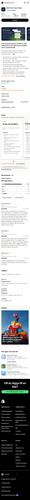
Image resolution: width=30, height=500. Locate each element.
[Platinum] (16, 161)
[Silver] (14, 161)
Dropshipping (19, 411)
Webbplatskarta (5, 491)
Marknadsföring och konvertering (7, 427)
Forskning (4, 454)
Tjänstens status (20, 466)
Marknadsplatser (20, 414)
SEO (17, 428)
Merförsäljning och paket (21, 421)
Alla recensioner (19, 197)
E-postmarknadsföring (22, 425)
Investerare (19, 451)
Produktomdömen (21, 417)
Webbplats (4, 293)
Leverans (18, 431)
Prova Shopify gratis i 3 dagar (15, 391)
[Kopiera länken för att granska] (10, 203)
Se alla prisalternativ (6, 169)
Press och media (20, 454)
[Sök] (25, 3)
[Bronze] (13, 161)
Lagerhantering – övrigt (8, 107)
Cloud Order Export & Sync (13, 371)
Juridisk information (21, 463)
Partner (18, 457)
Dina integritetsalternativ (8, 495)
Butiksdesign (5, 423)
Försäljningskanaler (6, 411)
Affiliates (18, 460)
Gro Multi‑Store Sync (12, 364)
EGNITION (23, 15)
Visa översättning (20, 76)
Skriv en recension (7, 197)
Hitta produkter (5, 414)
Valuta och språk (20, 434)
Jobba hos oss (20, 448)
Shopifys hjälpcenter (7, 445)
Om (17, 445)
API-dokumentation (7, 448)
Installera (15, 20)
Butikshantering (5, 431)
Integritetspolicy (6, 281)
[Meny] (28, 3)
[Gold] (15, 161)
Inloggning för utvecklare (8, 479)
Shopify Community (7, 451)
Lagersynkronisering (7, 102)
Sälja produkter (5, 417)
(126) (17, 15)
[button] (15, 359)
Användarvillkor (5, 483)
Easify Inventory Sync (12, 355)
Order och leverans (6, 420)
